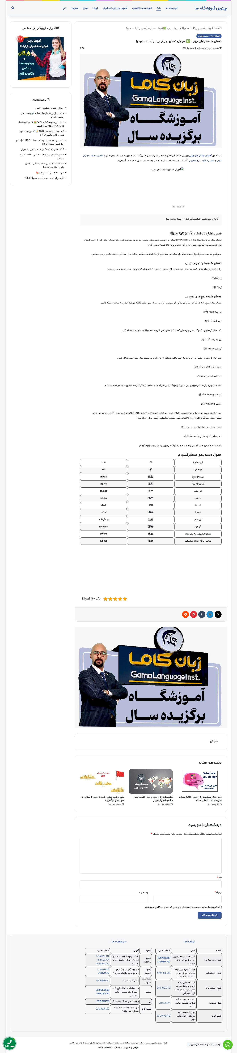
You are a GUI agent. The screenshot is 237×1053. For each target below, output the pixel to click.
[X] (218, 614)
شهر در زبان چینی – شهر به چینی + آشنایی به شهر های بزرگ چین (102, 798)
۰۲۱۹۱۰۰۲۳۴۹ (164, 1003)
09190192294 (102, 964)
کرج (64, 8)
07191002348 (163, 973)
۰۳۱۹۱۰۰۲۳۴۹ (103, 969)
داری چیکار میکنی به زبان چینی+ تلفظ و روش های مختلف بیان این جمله (200, 798)
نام (219, 878)
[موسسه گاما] (151, 677)
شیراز (85, 8)
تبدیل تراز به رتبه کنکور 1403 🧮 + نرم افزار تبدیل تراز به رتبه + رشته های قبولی (41, 124)
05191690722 (102, 981)
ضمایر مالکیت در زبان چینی (201, 160)
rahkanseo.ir (105, 1047)
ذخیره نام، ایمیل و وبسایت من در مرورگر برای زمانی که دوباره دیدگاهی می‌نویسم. (182, 907)
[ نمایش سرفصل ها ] (174, 219)
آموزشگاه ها (171, 8)
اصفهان (74, 8)
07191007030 (163, 988)
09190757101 (103, 960)
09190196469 (163, 1016)
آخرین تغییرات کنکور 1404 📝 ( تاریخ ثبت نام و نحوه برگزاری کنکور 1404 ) (41, 133)
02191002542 (102, 956)
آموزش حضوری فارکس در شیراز (50, 108)
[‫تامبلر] (201, 614)
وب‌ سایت (143, 892)
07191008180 (164, 958)
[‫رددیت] (185, 614)
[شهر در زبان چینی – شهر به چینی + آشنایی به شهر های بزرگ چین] (102, 781)
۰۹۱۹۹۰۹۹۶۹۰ (103, 973)
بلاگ (158, 8)
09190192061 (102, 994)
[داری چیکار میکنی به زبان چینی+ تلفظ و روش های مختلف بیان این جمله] (200, 781)
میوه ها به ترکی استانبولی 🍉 (50, 173)
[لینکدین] (209, 614)
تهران (95, 8)
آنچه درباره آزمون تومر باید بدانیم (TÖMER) (43, 178)
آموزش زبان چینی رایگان (202, 28)
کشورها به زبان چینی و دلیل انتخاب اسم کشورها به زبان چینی (153, 798)
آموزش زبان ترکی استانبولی (115, 8)
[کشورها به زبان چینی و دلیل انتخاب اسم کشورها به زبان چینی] (151, 781)
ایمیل (218, 892)
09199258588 (102, 1009)
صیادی (216, 48)
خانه (217, 28)
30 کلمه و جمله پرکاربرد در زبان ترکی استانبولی (42, 149)
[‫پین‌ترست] (193, 614)
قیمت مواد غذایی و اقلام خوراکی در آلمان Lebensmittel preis (44, 165)
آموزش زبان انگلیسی (142, 8)
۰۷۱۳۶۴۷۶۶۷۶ (163, 962)
